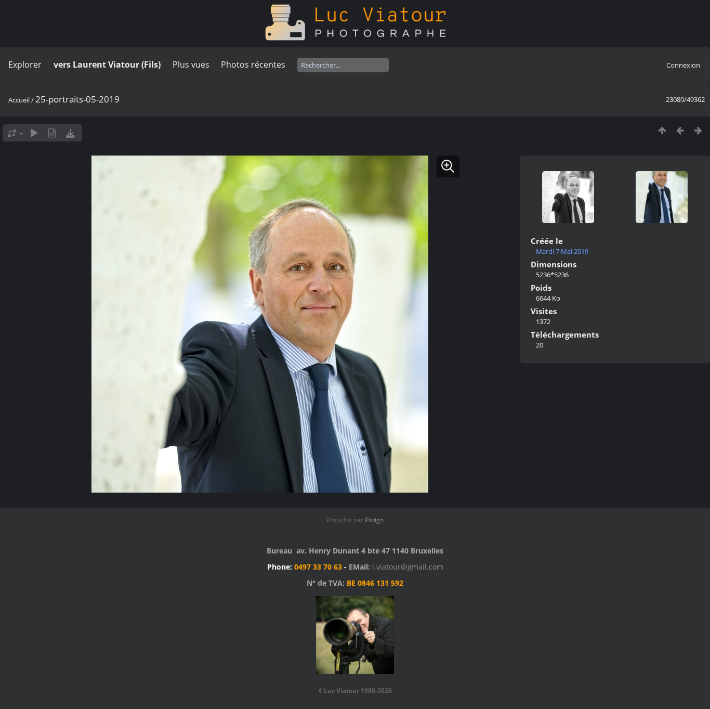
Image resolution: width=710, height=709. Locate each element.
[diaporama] (34, 133)
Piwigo (374, 519)
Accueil (19, 100)
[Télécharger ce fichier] (70, 133)
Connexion (683, 65)
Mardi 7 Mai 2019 (562, 251)
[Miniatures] (662, 130)
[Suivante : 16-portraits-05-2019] (698, 130)
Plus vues (191, 64)
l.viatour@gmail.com (407, 567)
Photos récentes (253, 64)
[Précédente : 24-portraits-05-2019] (680, 130)
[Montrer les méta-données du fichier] (52, 133)
